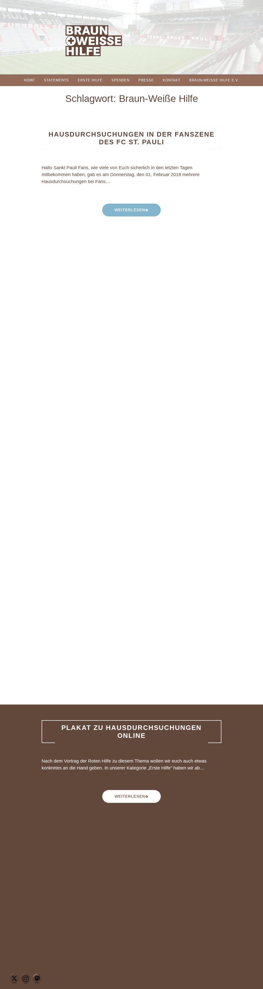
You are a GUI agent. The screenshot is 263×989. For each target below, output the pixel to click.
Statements (56, 80)
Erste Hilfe (90, 80)
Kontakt (171, 80)
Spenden (120, 80)
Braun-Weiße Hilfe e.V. (214, 80)
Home (29, 80)
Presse (146, 80)
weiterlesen (129, 211)
